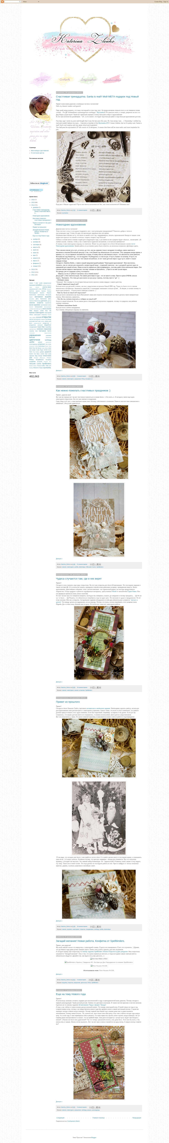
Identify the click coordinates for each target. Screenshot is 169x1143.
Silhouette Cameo (91, 567)
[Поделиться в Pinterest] (100, 210)
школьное (48, 342)
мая (34, 255)
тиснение (32, 333)
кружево (69, 929)
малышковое (38, 306)
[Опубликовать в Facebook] (98, 210)
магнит (31, 306)
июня (35, 252)
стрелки (31, 331)
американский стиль (35, 289)
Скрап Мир (41, 327)
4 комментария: (81, 979)
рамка (42, 321)
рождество (46, 323)
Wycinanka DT (103, 123)
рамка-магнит (37, 323)
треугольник (47, 333)
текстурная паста (45, 331)
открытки (82, 929)
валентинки (41, 294)
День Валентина (41, 298)
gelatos (42, 352)
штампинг (82, 690)
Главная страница (99, 1118)
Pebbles (49, 357)
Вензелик (48, 294)
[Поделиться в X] (95, 210)
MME (30, 357)
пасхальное (37, 319)
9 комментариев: (82, 1107)
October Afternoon (39, 357)
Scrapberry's (89, 379)
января (35, 266)
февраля (36, 263)
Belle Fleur (32, 348)
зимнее (64, 379)
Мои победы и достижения (40, 150)
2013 (33, 269)
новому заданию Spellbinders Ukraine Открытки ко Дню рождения (105, 951)
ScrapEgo (48, 359)
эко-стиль (48, 344)
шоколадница (96, 1110)
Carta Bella (45, 348)
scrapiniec (32, 361)
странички (47, 329)
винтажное (39, 297)
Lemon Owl (43, 353)
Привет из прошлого (68, 701)
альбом (39, 285)
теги (36, 331)
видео (31, 296)
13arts (31, 283)
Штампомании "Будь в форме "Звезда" (92, 1005)
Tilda (47, 365)
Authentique (82, 567)
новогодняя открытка (40, 314)
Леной (114, 591)
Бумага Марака (45, 292)
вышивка (31, 298)
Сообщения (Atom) (73, 1121)
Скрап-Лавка (132, 591)
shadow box (47, 361)
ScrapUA (39, 361)
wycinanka (65, 213)
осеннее (39, 317)
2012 (33, 272)
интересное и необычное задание (98, 708)
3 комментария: (81, 376)
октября (36, 242)
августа (35, 247)
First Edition (36, 352)
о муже (34, 317)
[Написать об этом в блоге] (93, 210)
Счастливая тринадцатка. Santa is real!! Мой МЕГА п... (41, 211)
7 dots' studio (38, 283)
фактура (32, 337)
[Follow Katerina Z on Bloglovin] (39, 184)
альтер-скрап (47, 287)
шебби (76, 567)
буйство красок (34, 291)
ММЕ (30, 310)
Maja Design (38, 355)
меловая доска (38, 308)
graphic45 (48, 352)
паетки (31, 319)
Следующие (60, 1118)
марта (35, 261)
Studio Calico (32, 365)
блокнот (49, 289)
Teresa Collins (41, 365)
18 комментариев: (82, 687)
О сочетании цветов (37, 153)
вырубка (64, 982)
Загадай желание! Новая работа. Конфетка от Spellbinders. (90, 940)
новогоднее (70, 379)
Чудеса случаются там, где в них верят (79, 578)
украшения (77, 379)
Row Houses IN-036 (106, 970)
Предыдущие (136, 1118)
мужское (32, 312)
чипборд (96, 929)
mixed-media (47, 356)
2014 (33, 205)
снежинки (40, 329)
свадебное (47, 325)
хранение (48, 337)
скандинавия (89, 929)
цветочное (84, 982)
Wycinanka (100, 112)
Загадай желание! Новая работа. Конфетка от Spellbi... (41, 231)
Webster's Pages (38, 367)
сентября (36, 244)
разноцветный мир (34, 321)
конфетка (40, 303)
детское (44, 301)
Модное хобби (39, 310)
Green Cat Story (34, 353)
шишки (76, 690)
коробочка (48, 302)
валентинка (32, 294)
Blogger (93, 1137)
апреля (35, 258)
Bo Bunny (38, 348)
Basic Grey (48, 346)
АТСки (44, 289)
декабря (36, 207)
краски (31, 305)
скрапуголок (32, 329)
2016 (33, 200)
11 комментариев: (82, 210)
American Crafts (33, 346)
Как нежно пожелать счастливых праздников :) (83, 390)
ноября (35, 239)
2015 (33, 202)
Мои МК (48, 310)
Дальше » (59, 370)
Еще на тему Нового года (71, 994)
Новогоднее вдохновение (71, 224)
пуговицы (48, 319)
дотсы (49, 301)
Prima (83, 379)
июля (35, 250)
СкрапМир (48, 327)
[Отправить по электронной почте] (91, 210)
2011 (33, 275)
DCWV (46, 350)
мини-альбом (47, 309)
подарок (43, 319)
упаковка (48, 335)
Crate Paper (39, 350)
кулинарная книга (46, 305)
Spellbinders (100, 567)
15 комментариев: (82, 564)
